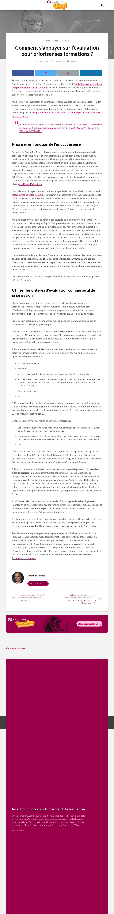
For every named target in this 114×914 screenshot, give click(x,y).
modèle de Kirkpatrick (30, 184)
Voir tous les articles (38, 584)
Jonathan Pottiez (41, 61)
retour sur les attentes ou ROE (27, 194)
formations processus (24, 558)
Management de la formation (56, 41)
